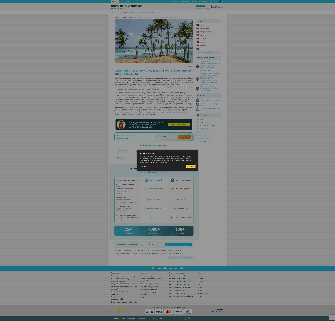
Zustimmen (190, 166)
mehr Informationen (161, 162)
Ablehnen (144, 166)
